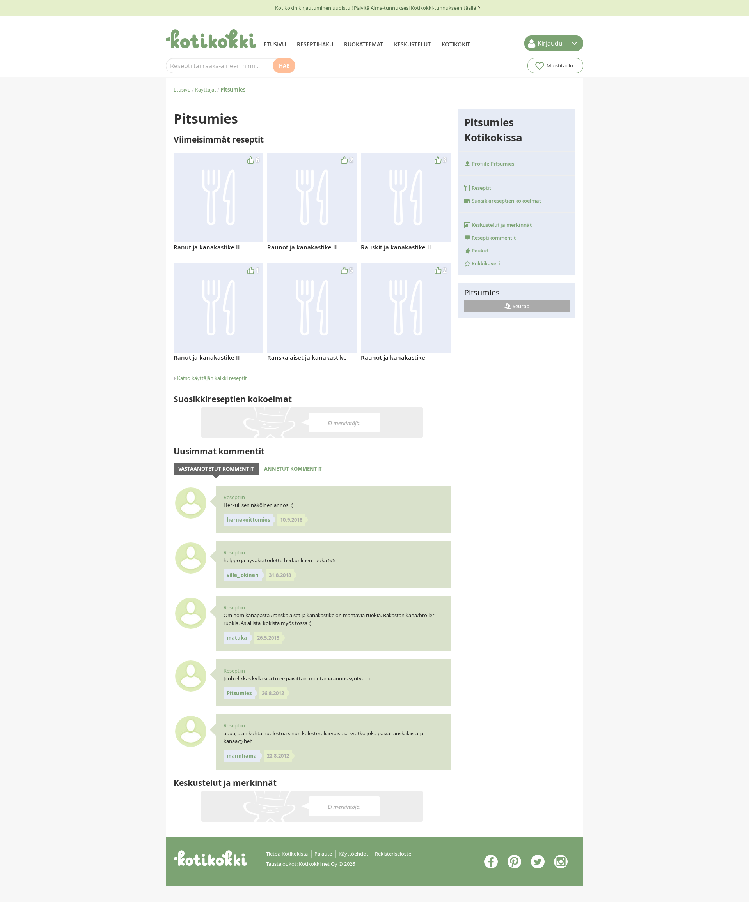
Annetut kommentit (293, 468)
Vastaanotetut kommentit (216, 468)
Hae (284, 65)
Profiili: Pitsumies (492, 163)
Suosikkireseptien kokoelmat (505, 200)
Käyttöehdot (353, 853)
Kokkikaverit (486, 263)
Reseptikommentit (493, 237)
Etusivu (275, 44)
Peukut (479, 250)
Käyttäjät (205, 89)
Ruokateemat (363, 44)
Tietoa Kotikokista (287, 853)
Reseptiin (234, 497)
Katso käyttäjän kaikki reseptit (212, 377)
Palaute (323, 853)
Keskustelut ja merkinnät (501, 224)
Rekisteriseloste (393, 853)
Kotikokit (456, 44)
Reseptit (480, 187)
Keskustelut (412, 44)
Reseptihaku (315, 44)
